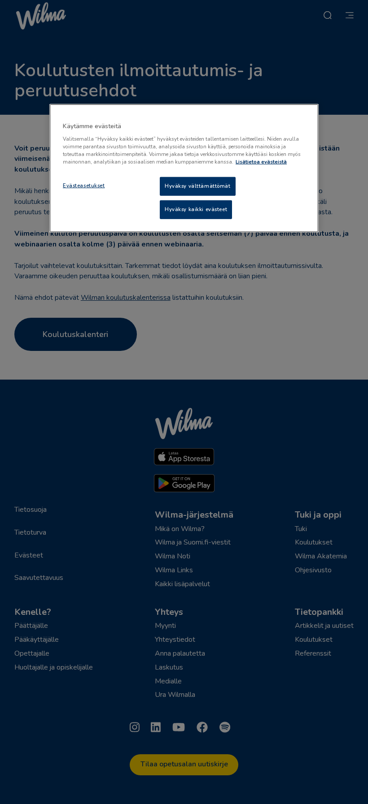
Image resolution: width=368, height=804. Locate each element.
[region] (184, 168)
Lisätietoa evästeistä (261, 161)
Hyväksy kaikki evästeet (196, 209)
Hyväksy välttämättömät (198, 186)
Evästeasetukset (84, 185)
